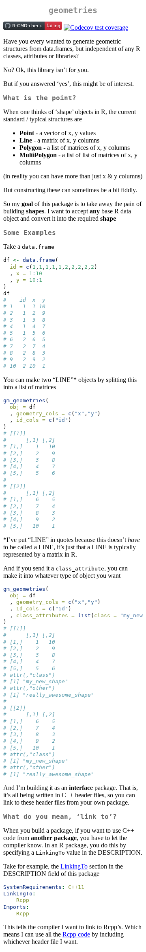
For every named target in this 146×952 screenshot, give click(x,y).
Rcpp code (76, 934)
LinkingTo (74, 866)
